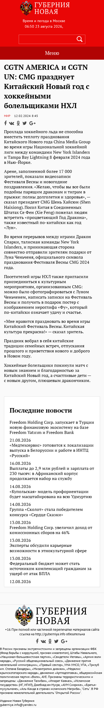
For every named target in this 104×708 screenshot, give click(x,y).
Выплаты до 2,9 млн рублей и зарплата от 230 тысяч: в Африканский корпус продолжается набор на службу (52, 473)
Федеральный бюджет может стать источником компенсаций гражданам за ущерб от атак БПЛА (50, 568)
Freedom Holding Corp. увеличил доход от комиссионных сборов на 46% (51, 530)
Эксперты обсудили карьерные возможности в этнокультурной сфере (48, 548)
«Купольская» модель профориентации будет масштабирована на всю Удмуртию (51, 494)
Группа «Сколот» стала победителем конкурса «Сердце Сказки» (46, 512)
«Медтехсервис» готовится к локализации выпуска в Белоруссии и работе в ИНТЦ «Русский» (52, 450)
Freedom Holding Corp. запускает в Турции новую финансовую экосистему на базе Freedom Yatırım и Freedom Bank (52, 427)
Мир (7, 116)
